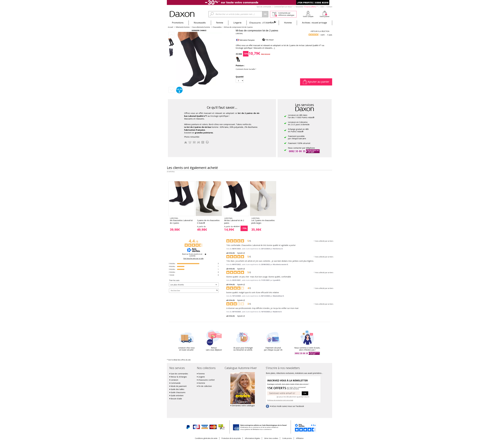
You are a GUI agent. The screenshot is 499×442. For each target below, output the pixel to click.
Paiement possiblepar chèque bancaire (297, 137)
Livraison (174, 380)
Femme (219, 22)
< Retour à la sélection (319, 31)
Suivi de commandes (179, 374)
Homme (288, 22)
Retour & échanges (179, 377)
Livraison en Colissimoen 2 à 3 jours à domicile (299, 123)
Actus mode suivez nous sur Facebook (287, 406)
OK (305, 393)
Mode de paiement (179, 386)
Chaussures (262, 22)
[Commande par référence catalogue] (274, 14)
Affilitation (300, 438)
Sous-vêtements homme (201, 27)
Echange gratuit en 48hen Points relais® (298, 130)
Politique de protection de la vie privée (280, 400)
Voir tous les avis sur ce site (193, 258)
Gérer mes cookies (271, 438)
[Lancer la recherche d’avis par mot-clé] (217, 290)
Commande (175, 383)
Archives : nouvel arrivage (314, 22)
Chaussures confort (206, 380)
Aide (322, 7)
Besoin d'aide (176, 399)
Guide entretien (177, 395)
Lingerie (237, 22)
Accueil (170, 27)
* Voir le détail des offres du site (179, 360)
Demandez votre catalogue (243, 405)
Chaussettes (217, 27)
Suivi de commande (264, 7)
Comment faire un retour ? (283, 7)
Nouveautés (200, 22)
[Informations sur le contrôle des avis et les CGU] (205, 254)
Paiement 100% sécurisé (299, 143)
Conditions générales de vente (206, 438)
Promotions (177, 22)
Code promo (287, 438)
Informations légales (252, 438)
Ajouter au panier (318, 81)
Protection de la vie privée (231, 438)
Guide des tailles (177, 389)
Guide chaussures (178, 392)
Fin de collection (205, 386)
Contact (329, 7)
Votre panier (325, 16)
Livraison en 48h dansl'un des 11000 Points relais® (301, 116)
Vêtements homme (183, 27)
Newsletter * (307, 7)
